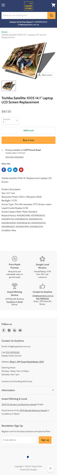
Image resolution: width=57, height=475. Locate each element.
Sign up (45, 439)
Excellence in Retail (15, 301)
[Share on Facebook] (4, 169)
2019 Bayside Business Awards (33, 410)
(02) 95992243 (12, 352)
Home (5, 32)
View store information (14, 157)
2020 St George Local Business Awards (19, 404)
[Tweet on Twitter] (9, 169)
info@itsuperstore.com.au (43, 295)
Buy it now (28, 140)
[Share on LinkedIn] (15, 169)
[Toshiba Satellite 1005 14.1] (9, 86)
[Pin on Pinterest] (21, 169)
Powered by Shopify (28, 469)
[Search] (51, 15)
